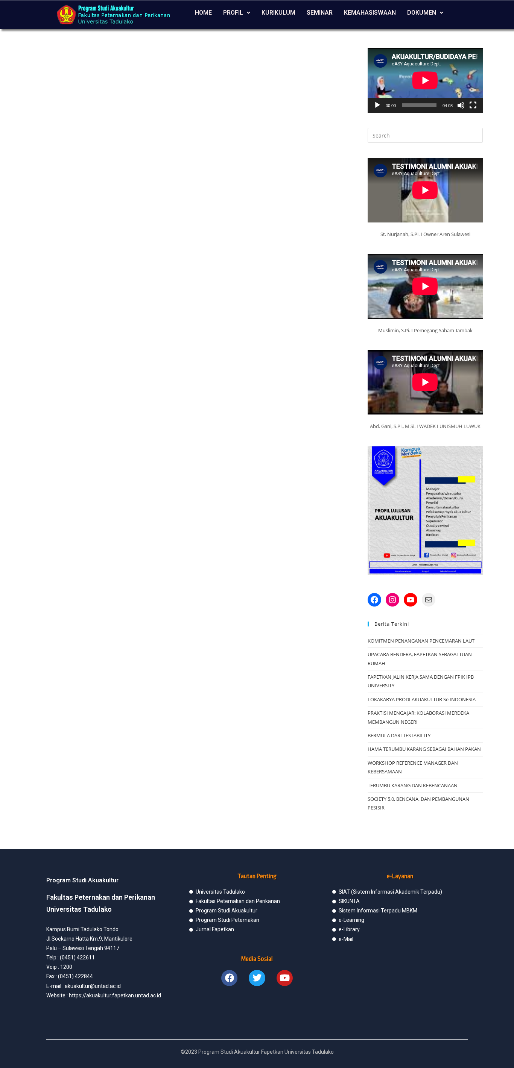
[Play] (377, 105)
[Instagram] (392, 600)
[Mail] (428, 600)
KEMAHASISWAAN (370, 12)
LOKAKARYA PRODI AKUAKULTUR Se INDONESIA (422, 699)
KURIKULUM (278, 12)
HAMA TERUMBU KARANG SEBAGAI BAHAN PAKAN (424, 749)
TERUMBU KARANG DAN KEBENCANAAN (413, 785)
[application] (425, 80)
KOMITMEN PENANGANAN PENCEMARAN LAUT (421, 640)
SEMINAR (320, 12)
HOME (203, 12)
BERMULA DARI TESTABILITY (399, 735)
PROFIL (233, 12)
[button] (236, 12)
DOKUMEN (421, 12)
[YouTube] (410, 600)
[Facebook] (374, 600)
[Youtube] (285, 978)
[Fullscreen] (473, 105)
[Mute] (461, 105)
